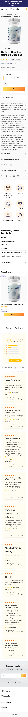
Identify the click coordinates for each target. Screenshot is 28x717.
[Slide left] (2, 3)
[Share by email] (18, 176)
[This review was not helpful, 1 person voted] (21, 565)
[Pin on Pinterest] (14, 176)
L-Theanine (4, 245)
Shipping (3, 67)
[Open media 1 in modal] (14, 31)
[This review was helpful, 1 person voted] (18, 467)
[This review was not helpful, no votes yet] (21, 399)
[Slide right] (26, 3)
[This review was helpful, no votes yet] (18, 399)
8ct (12, 78)
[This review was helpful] (18, 565)
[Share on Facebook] (6, 176)
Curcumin (4, 248)
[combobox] (19, 371)
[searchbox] (8, 367)
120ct (18, 78)
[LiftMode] (5, 692)
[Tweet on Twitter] (10, 176)
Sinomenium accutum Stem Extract (12, 252)
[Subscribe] (23, 675)
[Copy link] (22, 176)
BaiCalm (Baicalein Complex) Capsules (12, 304)
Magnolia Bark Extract (8, 241)
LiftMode (15, 714)
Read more (8, 457)
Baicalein (4, 237)
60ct (6, 78)
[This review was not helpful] (21, 594)
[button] (2, 9)
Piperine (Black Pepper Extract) (11, 256)
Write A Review (15, 360)
